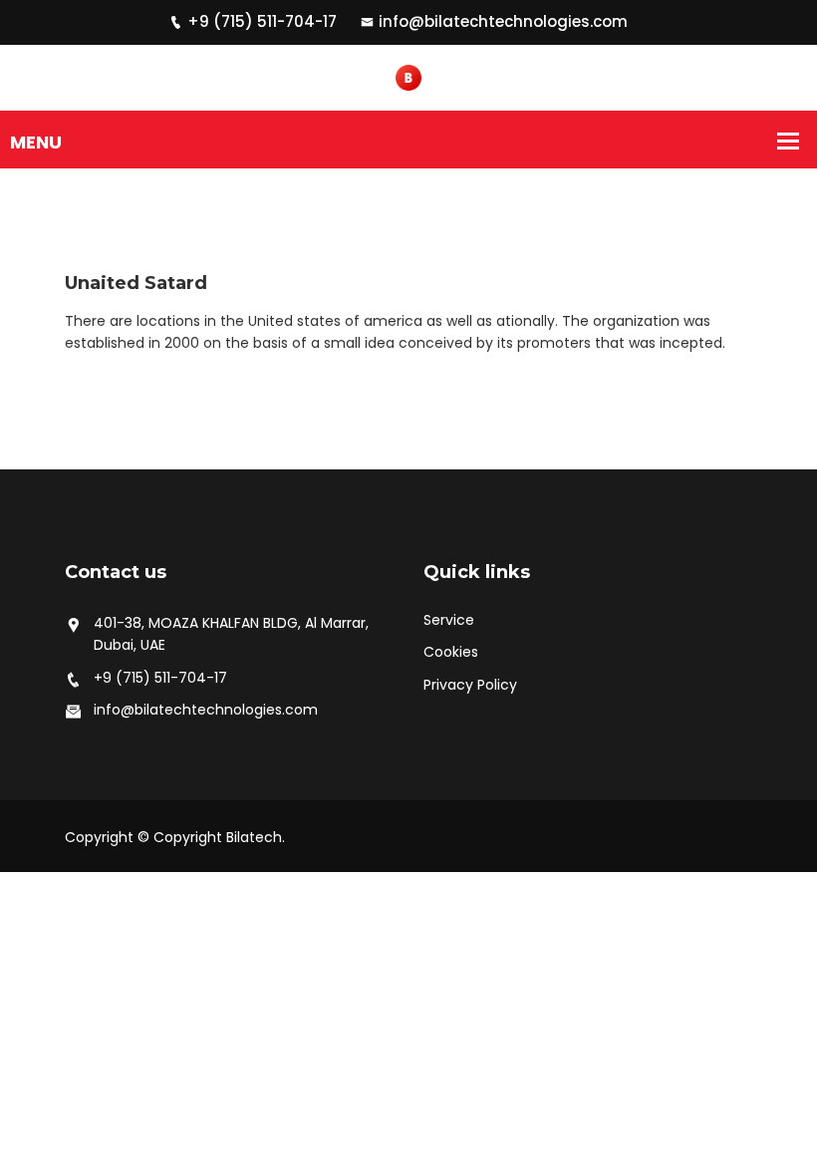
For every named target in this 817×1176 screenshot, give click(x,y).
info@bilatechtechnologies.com (503, 21)
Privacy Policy (470, 685)
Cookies (450, 652)
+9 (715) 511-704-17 (262, 21)
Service (448, 620)
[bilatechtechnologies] (408, 77)
